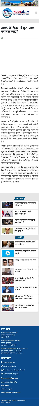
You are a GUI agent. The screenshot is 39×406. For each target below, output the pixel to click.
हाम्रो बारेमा (7, 402)
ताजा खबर (19, 198)
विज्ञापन (2, 402)
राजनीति (19, 237)
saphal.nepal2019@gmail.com (10, 392)
